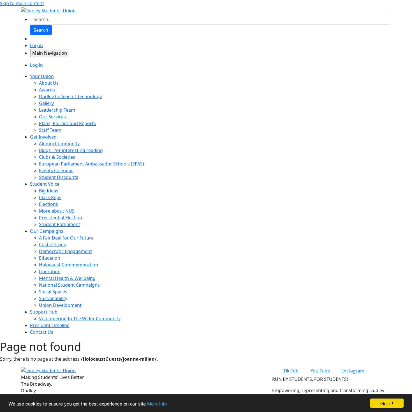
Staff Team (50, 130)
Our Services (52, 117)
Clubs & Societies (57, 157)
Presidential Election (60, 218)
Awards (47, 90)
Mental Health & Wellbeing (67, 278)
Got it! (386, 403)
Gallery (46, 103)
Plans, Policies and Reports (67, 123)
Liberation (50, 271)
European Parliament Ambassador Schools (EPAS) (91, 164)
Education (49, 258)
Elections (48, 204)
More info (157, 403)
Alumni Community (59, 144)
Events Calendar (56, 170)
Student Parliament (59, 224)
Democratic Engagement (65, 251)
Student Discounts (58, 177)
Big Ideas (48, 191)
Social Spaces (53, 292)
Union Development (60, 305)
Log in (36, 45)
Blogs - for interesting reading (71, 150)
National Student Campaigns (69, 285)
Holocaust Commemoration (68, 265)
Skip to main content (22, 3)
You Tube (320, 371)
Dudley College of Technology (70, 96)
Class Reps (50, 197)
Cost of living (52, 244)
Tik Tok (290, 371)
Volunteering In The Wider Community (80, 319)
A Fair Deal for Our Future (66, 238)
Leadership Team (57, 110)
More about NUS (57, 211)
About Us (49, 83)
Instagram (353, 371)
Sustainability (53, 298)
